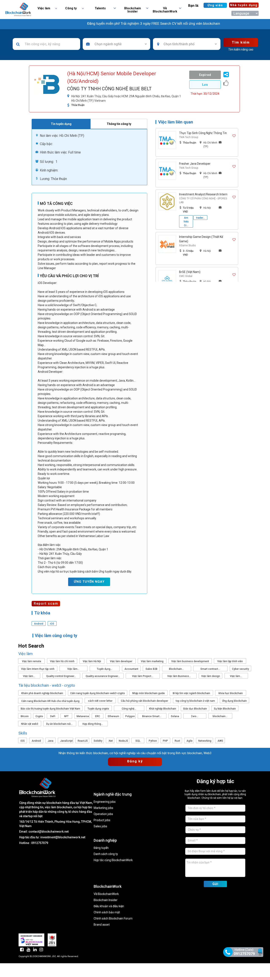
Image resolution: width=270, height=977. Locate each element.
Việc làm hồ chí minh (62, 661)
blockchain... (220, 716)
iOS (22, 740)
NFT (66, 716)
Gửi (215, 884)
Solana (175, 716)
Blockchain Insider (105, 900)
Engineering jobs (105, 801)
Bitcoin (25, 716)
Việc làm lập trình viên (230, 661)
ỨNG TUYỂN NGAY (89, 582)
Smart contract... (210, 668)
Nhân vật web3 (29, 723)
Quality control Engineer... (61, 676)
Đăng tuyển (101, 848)
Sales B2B (151, 668)
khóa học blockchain (231, 693)
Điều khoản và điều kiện (109, 906)
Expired (205, 75)
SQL (137, 740)
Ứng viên (215, 5)
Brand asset (102, 924)
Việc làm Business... (179, 676)
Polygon (130, 716)
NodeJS (123, 740)
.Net (110, 740)
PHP (165, 740)
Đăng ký (135, 761)
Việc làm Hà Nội (92, 661)
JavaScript (66, 740)
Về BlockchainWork (106, 894)
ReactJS (83, 740)
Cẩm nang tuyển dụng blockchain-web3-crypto (97, 693)
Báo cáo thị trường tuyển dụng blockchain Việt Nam (50, 708)
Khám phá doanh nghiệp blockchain (42, 693)
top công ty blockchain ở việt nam (195, 700)
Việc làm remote (31, 661)
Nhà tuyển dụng (244, 5)
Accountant (131, 668)
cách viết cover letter (100, 700)
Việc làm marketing (152, 661)
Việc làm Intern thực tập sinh (37, 668)
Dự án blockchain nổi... (59, 723)
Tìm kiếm (241, 42)
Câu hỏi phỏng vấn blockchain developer (144, 700)
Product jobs (102, 820)
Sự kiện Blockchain (225, 708)
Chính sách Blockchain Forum (113, 918)
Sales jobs (100, 826)
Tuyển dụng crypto (98, 708)
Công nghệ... (129, 708)
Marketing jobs (103, 808)
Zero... (195, 716)
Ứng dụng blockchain (234, 700)
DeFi (52, 716)
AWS (220, 740)
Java (50, 740)
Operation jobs (103, 814)
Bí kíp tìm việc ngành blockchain (191, 693)
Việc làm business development (190, 661)
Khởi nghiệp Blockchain (162, 708)
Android (36, 740)
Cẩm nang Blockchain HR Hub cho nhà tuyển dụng (50, 701)
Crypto (39, 716)
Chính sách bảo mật (107, 912)
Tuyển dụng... (105, 668)
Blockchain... (176, 668)
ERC (97, 716)
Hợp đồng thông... (93, 723)
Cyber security (240, 668)
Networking (204, 740)
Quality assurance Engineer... (103, 676)
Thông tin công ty (119, 124)
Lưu (205, 84)
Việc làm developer (121, 661)
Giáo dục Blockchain (195, 708)
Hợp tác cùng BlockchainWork (113, 860)
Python (153, 740)
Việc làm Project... (143, 676)
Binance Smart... (152, 716)
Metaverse (83, 716)
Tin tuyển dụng (61, 124)
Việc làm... (73, 668)
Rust (177, 740)
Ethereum (113, 716)
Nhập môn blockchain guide (148, 693)
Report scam (46, 604)
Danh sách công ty (106, 854)
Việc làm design (210, 676)
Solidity (98, 740)
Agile (189, 740)
